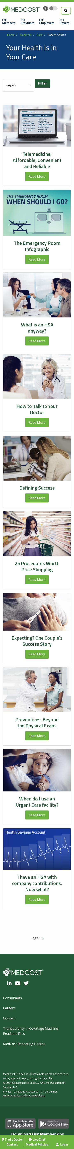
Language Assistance (26, 1091)
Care (40, 35)
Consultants (12, 998)
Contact (12, 1144)
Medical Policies (37, 1144)
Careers (9, 1008)
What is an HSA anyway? (37, 327)
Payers (64, 22)
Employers (46, 22)
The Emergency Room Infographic (37, 246)
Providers (27, 22)
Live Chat (39, 1139)
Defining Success (37, 487)
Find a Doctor (14, 1139)
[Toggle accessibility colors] (53, 8)
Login (64, 1144)
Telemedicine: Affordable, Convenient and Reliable (37, 160)
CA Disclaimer (49, 1091)
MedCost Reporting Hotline (24, 1044)
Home (11, 35)
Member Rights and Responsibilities (24, 1095)
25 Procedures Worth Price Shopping (37, 566)
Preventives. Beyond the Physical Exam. (37, 722)
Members (9, 22)
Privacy (7, 1091)
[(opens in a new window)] (10, 983)
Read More (37, 176)
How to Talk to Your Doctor (37, 409)
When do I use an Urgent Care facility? (37, 801)
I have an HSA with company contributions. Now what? (37, 883)
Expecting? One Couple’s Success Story (37, 641)
